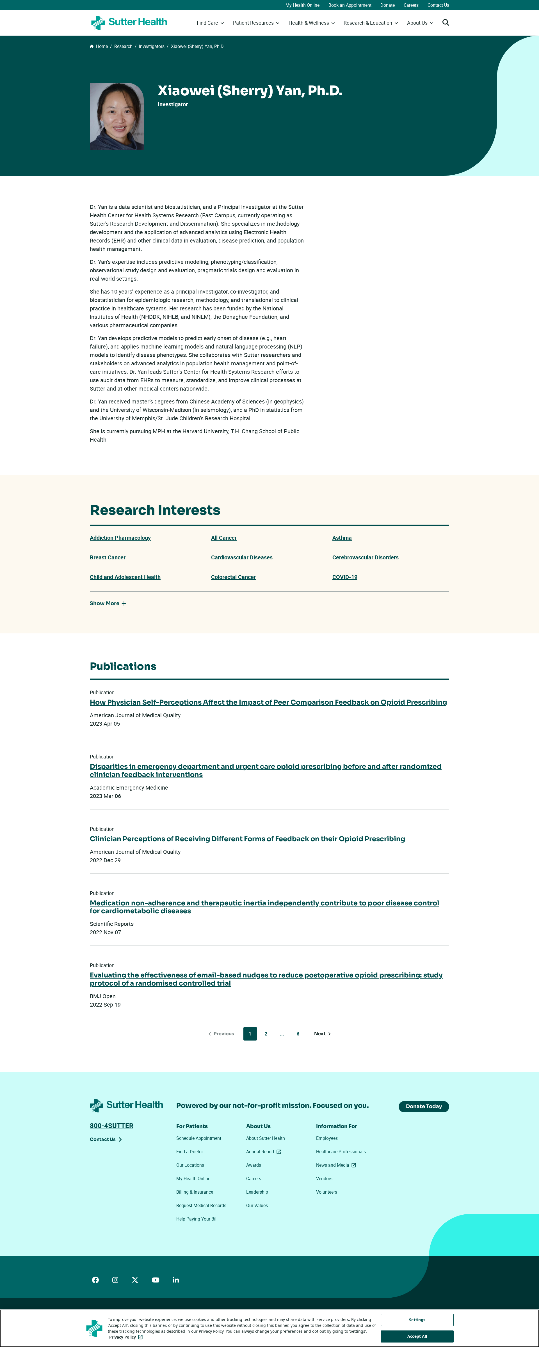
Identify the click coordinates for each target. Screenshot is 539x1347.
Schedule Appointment (198, 1138)
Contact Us (438, 5)
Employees (327, 1138)
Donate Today (424, 1106)
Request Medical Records (201, 1205)
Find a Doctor (189, 1151)
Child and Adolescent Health (125, 577)
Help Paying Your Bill (197, 1219)
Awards (253, 1165)
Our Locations (190, 1165)
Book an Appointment (349, 5)
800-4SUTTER (111, 1125)
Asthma (342, 537)
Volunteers (326, 1192)
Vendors (324, 1178)
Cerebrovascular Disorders (365, 557)
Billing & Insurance (194, 1192)
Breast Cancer (107, 557)
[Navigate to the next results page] (322, 1034)
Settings (417, 1319)
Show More (104, 603)
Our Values (257, 1205)
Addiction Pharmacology (120, 537)
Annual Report (264, 1151)
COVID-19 (344, 577)
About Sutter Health (265, 1138)
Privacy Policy (127, 1337)
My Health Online (302, 5)
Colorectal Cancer (233, 577)
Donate (387, 5)
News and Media (337, 1165)
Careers (411, 5)
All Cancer (224, 537)
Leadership (257, 1192)
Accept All (417, 1336)
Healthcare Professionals (341, 1151)
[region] (269, 1328)
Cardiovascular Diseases (242, 557)
